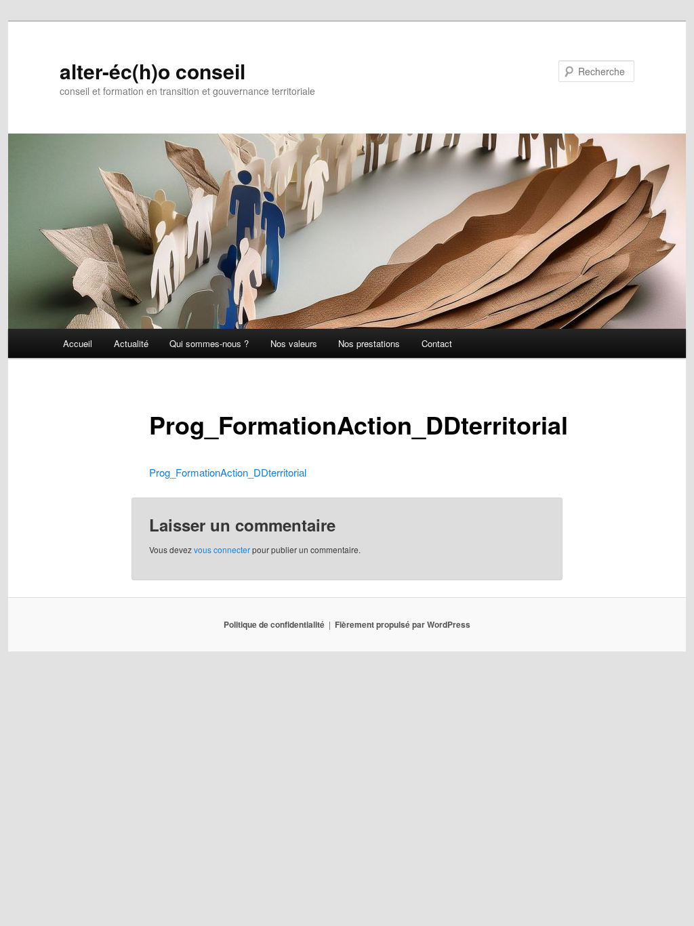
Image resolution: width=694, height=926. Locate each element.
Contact (437, 343)
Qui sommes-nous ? (209, 343)
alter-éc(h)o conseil (152, 70)
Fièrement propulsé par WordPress (402, 624)
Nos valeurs (293, 343)
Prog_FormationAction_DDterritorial (227, 472)
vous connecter (222, 549)
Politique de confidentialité (274, 624)
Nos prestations (369, 343)
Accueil (77, 343)
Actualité (131, 343)
